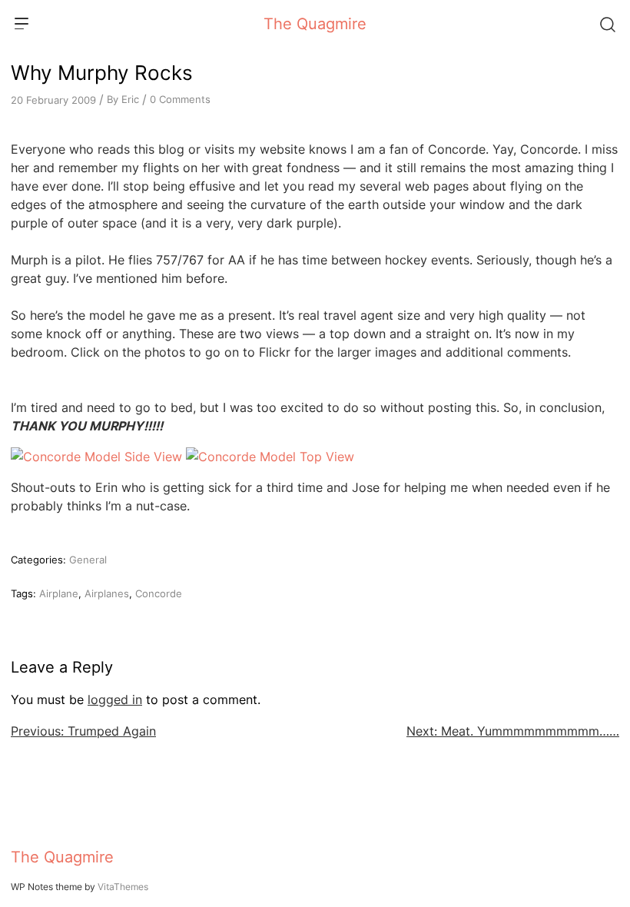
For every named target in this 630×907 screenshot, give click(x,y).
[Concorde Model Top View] (270, 456)
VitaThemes (123, 886)
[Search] (607, 24)
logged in (115, 699)
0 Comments (180, 99)
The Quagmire (315, 24)
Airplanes (107, 593)
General (88, 559)
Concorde (158, 593)
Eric (130, 99)
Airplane (58, 593)
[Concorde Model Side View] (96, 456)
